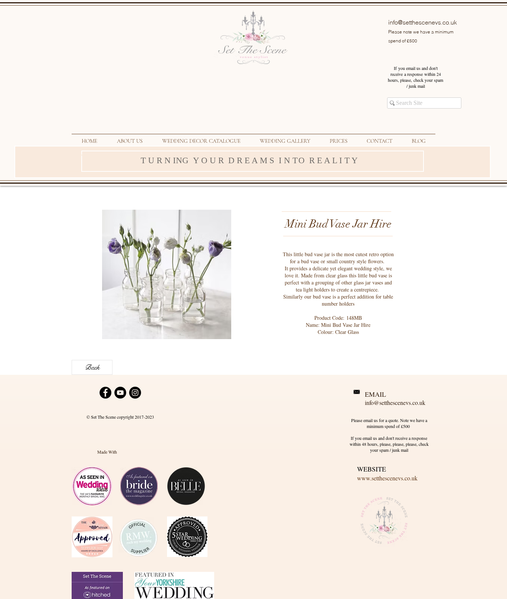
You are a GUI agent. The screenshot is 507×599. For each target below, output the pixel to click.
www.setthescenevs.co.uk (387, 478)
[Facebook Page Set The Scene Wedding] (105, 393)
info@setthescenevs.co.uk (422, 22)
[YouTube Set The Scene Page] (120, 393)
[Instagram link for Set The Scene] (135, 393)
